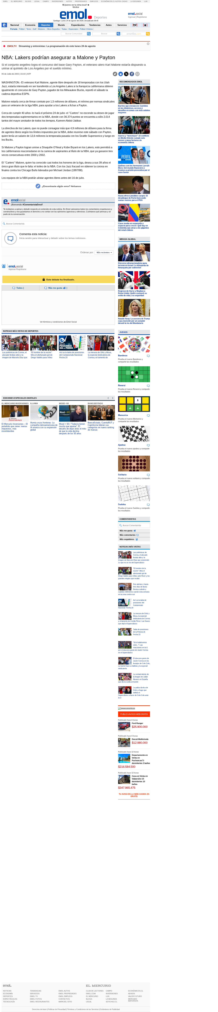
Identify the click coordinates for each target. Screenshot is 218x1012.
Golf (34, 29)
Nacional (14, 25)
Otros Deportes (53, 29)
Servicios (122, 25)
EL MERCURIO (92, 996)
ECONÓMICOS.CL (135, 991)
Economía (30, 25)
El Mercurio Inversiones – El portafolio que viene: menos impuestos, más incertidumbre (15, 427)
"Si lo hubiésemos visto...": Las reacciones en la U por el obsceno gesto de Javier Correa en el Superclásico (133, 647)
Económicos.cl (108, 1)
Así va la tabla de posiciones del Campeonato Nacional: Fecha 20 (71, 355)
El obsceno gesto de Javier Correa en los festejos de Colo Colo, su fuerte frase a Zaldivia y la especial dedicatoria (134, 663)
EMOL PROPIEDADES (67, 994)
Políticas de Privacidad (57, 1009)
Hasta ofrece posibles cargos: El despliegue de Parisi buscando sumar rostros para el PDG (133, 198)
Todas (64, 29)
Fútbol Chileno (86, 29)
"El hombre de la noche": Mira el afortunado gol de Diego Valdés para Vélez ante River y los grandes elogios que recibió (42, 357)
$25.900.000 (139, 726)
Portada (13, 29)
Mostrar (76, 7)
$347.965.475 (126, 787)
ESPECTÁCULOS (10, 999)
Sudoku (122, 504)
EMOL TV (34, 996)
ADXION (131, 994)
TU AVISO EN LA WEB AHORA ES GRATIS (134, 795)
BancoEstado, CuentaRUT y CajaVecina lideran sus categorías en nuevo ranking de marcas (101, 426)
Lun (145, 1)
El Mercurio (16, 1)
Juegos (124, 332)
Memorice (123, 415)
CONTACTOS (64, 999)
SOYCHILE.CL (111, 1002)
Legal (37, 1)
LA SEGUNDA (111, 999)
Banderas (122, 355)
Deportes (45, 25)
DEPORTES (8, 996)
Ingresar (131, 17)
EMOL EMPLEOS (65, 996)
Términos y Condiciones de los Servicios (83, 1009)
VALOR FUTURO (135, 996)
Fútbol (22, 29)
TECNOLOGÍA (9, 1002)
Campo (46, 1)
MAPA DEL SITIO (65, 1002)
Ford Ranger (137, 723)
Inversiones (57, 1)
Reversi (121, 385)
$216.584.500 (126, 766)
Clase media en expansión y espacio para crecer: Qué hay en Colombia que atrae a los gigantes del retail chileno (133, 226)
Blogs (28, 1)
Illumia (34, 403)
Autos (69, 1)
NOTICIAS (7, 991)
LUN (107, 996)
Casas (124, 1)
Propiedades (81, 1)
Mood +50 (64, 403)
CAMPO (109, 991)
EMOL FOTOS (36, 999)
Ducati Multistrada (140, 739)
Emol (5, 1)
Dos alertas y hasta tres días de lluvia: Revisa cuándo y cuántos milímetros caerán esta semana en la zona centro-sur (133, 589)
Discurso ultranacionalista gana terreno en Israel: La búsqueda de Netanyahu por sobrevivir (133, 265)
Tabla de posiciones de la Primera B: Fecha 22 (140, 631)
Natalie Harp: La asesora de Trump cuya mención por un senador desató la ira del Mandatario (134, 321)
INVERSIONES (112, 994)
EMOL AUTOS (64, 991)
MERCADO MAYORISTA (133, 1000)
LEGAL (89, 1002)
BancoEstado (95, 403)
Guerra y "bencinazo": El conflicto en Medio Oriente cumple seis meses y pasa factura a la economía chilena (133, 139)
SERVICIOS (34, 994)
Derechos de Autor (39, 1009)
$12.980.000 (139, 742)
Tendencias (94, 25)
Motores (41, 29)
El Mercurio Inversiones (15, 403)
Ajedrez (122, 445)
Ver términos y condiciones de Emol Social (58, 322)
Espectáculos (78, 25)
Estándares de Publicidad (110, 1009)
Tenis (28, 29)
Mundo (61, 25)
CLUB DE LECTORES (94, 991)
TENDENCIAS (35, 991)
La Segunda (136, 1)
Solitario (122, 474)
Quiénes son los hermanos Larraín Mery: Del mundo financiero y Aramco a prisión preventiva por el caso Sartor (134, 169)
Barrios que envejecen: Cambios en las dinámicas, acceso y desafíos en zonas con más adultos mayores (134, 109)
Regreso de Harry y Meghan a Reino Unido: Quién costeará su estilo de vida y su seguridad (132, 293)
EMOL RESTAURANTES (39, 1002)
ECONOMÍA (8, 994)
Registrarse (142, 17)
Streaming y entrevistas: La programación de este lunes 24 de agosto (57, 46)
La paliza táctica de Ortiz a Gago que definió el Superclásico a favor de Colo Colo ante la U (133, 693)
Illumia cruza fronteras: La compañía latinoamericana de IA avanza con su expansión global (43, 426)
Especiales (73, 29)
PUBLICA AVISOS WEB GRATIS (134, 714)
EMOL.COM (91, 994)
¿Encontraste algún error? (61, 186)
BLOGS (89, 999)
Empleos (94, 1)
